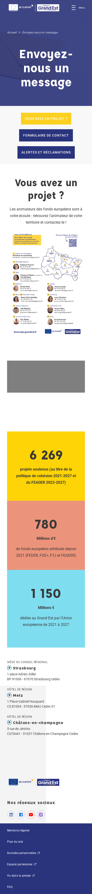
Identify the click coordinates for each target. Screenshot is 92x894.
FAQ (10, 887)
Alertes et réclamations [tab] (46, 152)
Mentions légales (18, 830)
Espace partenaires (20, 864)
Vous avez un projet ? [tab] (46, 119)
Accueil (12, 32)
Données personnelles (22, 853)
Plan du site (15, 841)
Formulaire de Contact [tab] (46, 135)
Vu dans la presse (19, 875)
